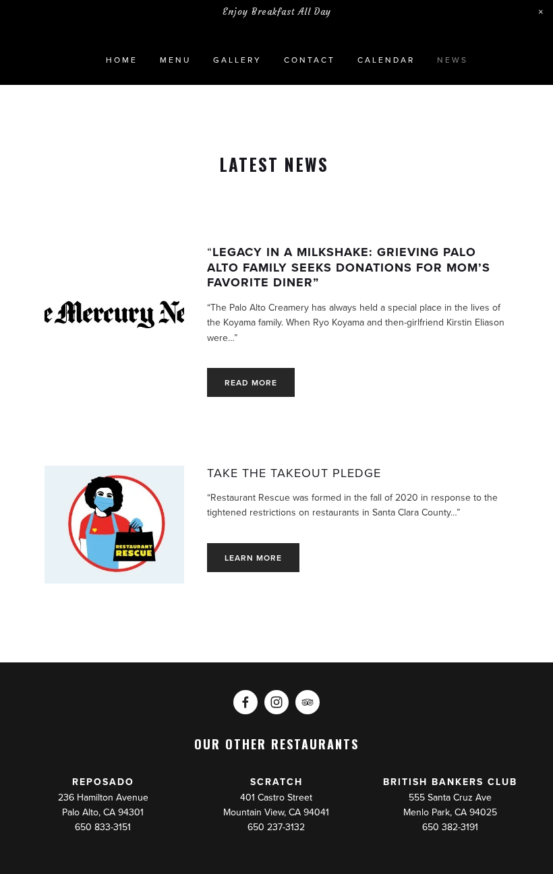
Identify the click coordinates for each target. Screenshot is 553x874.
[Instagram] (276, 702)
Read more (251, 382)
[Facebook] (245, 702)
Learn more (253, 557)
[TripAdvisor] (307, 702)
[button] (541, 12)
